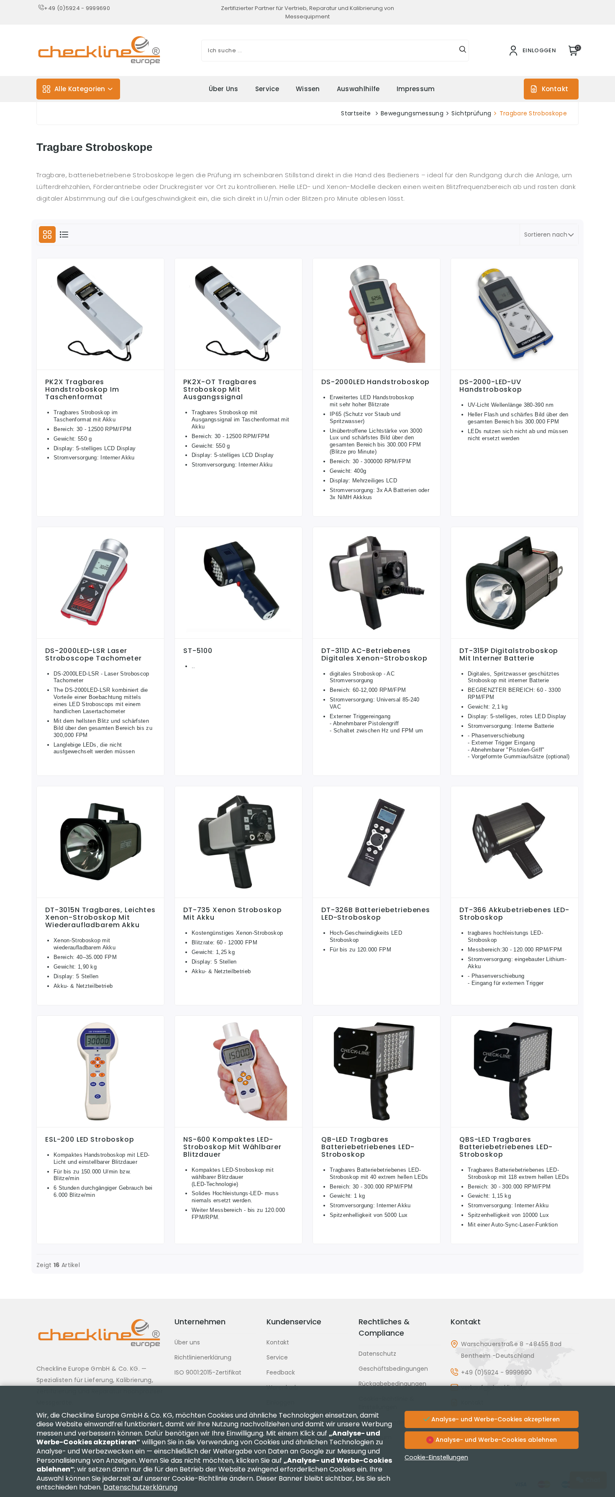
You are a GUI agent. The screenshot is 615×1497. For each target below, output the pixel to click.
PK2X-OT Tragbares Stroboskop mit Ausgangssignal (219, 389)
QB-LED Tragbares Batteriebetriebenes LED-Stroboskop (367, 1147)
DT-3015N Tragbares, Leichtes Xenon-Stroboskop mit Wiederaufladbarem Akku (100, 917)
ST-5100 (198, 651)
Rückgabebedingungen (392, 1384)
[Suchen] (463, 50)
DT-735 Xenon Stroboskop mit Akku (232, 913)
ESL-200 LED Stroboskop (89, 1139)
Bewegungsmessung (412, 113)
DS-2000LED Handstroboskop (375, 382)
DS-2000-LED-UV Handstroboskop (490, 385)
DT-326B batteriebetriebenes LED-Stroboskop (375, 913)
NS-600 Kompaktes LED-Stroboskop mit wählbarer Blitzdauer (232, 1147)
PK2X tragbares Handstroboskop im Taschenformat (82, 389)
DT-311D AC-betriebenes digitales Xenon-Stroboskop (374, 654)
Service (267, 88)
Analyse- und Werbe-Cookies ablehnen (495, 1440)
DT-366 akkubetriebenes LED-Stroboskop (514, 913)
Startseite (356, 113)
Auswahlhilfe (358, 88)
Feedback (280, 1372)
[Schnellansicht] (100, 367)
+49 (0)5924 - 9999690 (77, 8)
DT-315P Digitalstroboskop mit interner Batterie (508, 654)
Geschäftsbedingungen (393, 1368)
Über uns (223, 88)
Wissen (308, 88)
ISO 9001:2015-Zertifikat (207, 1372)
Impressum (416, 88)
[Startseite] (100, 1339)
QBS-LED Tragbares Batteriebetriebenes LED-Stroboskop (505, 1147)
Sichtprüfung (471, 113)
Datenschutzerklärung (140, 1487)
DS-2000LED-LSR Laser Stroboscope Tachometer (93, 654)
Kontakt (555, 88)
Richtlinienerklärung (202, 1357)
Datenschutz (377, 1353)
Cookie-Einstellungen (436, 1457)
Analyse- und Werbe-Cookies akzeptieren (495, 1419)
